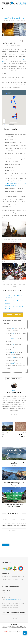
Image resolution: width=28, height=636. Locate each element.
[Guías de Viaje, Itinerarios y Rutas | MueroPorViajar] (14, 3)
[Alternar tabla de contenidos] (20, 41)
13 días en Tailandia (9, 43)
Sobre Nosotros (6, 590)
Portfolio (4, 592)
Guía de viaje (11, 15)
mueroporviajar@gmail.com (13, 599)
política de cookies (14, 630)
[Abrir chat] (25, 633)
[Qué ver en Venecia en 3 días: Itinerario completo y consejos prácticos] (14, 473)
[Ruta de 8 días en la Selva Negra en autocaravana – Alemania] (14, 495)
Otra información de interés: (13, 45)
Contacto (4, 594)
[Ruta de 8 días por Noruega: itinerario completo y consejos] (14, 453)
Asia (8, 378)
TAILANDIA (18, 15)
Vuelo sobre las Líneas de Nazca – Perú (20, 435)
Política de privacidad (14, 607)
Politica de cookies (5, 607)
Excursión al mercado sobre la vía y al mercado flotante (15, 183)
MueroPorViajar (14, 393)
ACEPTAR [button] (14, 633)
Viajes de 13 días (16, 378)
